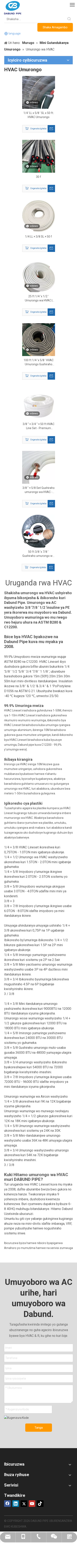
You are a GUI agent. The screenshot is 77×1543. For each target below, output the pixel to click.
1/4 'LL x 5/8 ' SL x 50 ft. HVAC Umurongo (38, 115)
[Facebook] (7, 1503)
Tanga (38, 1427)
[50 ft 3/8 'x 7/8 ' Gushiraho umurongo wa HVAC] (38, 531)
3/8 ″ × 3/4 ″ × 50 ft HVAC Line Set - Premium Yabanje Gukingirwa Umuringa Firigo (38, 426)
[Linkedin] (15, 1503)
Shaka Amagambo (55, 27)
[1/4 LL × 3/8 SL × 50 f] (38, 215)
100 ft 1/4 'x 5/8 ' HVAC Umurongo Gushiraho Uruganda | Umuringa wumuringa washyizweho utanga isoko (39, 362)
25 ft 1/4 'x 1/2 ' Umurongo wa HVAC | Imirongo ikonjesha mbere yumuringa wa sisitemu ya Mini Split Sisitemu (38, 298)
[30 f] (38, 156)
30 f (38, 176)
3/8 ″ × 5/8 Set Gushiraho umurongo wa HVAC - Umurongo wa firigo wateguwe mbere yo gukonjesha (38, 490)
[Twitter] (24, 1503)
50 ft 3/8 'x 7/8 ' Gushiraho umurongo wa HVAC (38, 554)
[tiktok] (40, 1503)
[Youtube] (32, 1503)
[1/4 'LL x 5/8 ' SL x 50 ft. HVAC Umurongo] (38, 92)
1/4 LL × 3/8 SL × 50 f (38, 236)
